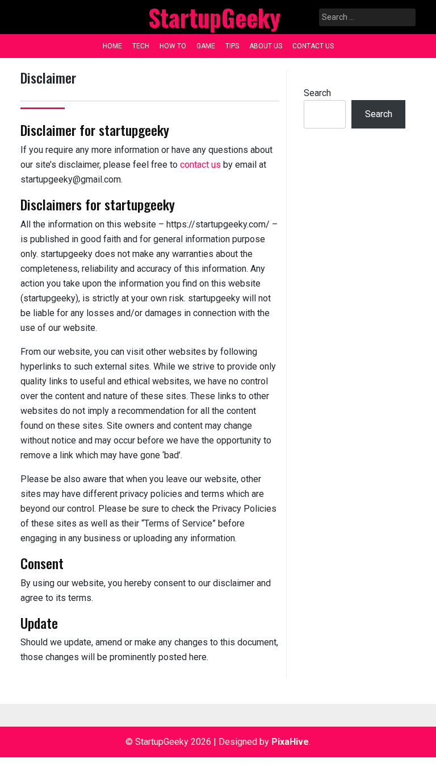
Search (317, 93)
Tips (232, 46)
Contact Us (313, 46)
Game (205, 46)
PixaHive (290, 741)
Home (112, 46)
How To (173, 46)
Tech (140, 46)
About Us (265, 46)
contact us (200, 164)
